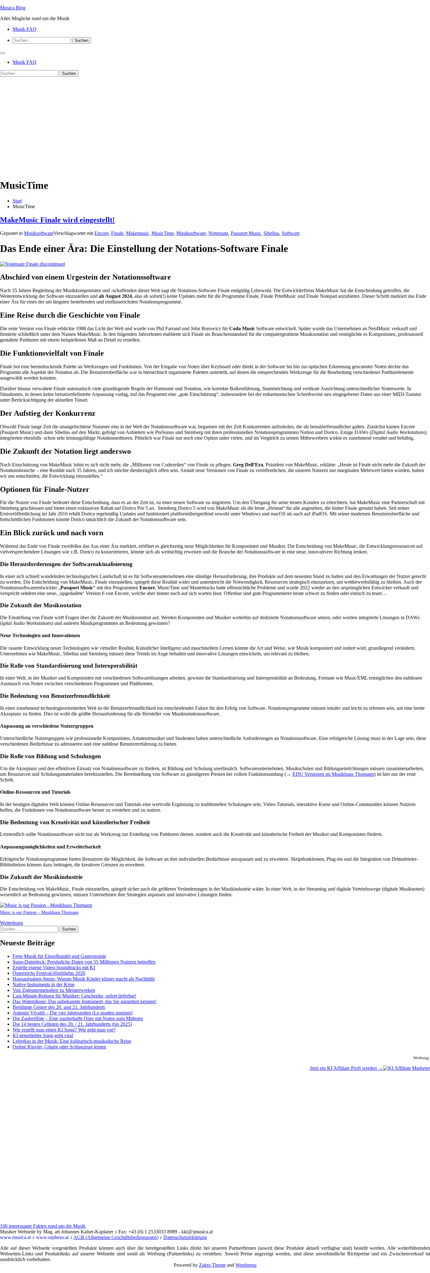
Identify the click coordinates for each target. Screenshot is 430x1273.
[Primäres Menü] (2, 53)
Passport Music (246, 233)
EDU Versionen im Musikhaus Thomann (333, 774)
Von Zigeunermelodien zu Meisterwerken (54, 990)
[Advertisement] (215, 129)
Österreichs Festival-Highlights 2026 (49, 973)
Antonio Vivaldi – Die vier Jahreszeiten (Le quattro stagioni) (73, 1012)
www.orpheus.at (52, 1237)
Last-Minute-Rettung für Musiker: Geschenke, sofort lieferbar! (74, 995)
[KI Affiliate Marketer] (406, 1068)
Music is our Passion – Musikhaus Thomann (39, 912)
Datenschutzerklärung (185, 1237)
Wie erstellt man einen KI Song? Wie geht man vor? (64, 1029)
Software (291, 233)
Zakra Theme (212, 1265)
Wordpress (246, 1265)
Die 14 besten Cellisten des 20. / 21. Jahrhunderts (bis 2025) (72, 1024)
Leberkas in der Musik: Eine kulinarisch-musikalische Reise (72, 1041)
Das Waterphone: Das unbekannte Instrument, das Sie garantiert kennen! (84, 1001)
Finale (117, 233)
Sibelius (271, 233)
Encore (101, 233)
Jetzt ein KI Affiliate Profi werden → (346, 1068)
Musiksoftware (39, 233)
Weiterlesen (11, 923)
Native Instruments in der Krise (44, 984)
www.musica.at (15, 1237)
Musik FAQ (25, 29)
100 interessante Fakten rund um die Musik (43, 1226)
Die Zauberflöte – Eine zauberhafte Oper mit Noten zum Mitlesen (78, 1018)
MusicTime (162, 233)
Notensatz (218, 233)
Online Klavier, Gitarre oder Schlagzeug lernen (59, 1046)
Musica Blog (12, 7)
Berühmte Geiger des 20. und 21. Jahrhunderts (59, 1007)
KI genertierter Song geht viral (43, 1035)
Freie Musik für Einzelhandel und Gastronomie (59, 956)
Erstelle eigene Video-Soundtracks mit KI (54, 967)
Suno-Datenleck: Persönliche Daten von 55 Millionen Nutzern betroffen (84, 961)
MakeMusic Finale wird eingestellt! (57, 220)
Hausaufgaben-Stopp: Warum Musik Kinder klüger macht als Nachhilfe (84, 978)
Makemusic (137, 233)
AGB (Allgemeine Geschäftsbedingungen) (115, 1237)
